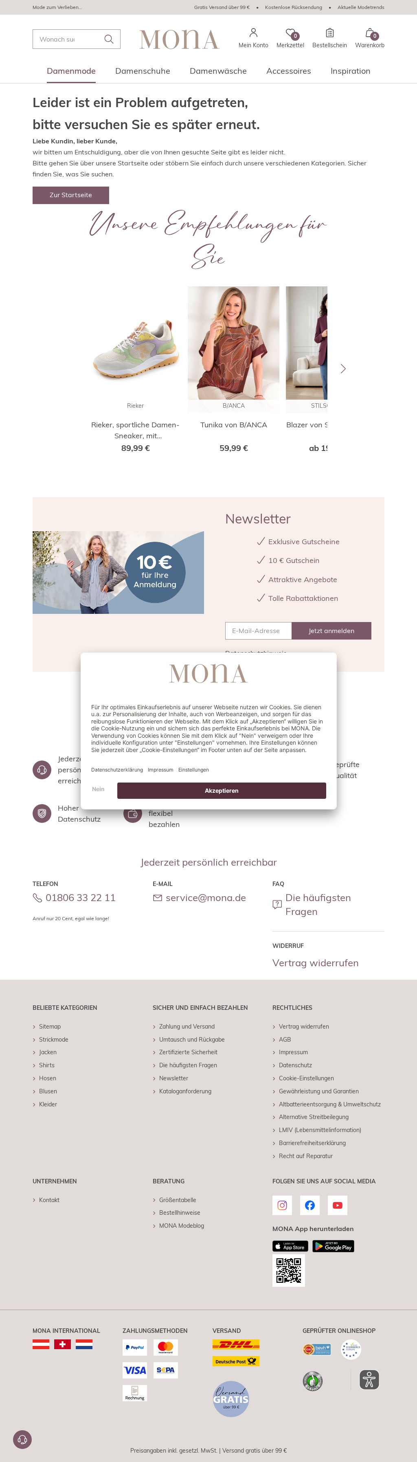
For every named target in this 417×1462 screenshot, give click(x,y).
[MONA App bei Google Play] (333, 1246)
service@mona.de (206, 897)
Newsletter (173, 1078)
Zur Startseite (71, 195)
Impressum (293, 1052)
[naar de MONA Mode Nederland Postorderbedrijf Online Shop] (84, 1344)
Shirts (47, 1065)
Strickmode (53, 1039)
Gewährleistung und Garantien (319, 1091)
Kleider (48, 1104)
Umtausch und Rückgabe (192, 1039)
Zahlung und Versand (187, 1026)
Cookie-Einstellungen (306, 1078)
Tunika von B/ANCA (233, 424)
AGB (285, 1039)
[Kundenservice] (22, 1439)
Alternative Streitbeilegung (314, 1117)
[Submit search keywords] (109, 39)
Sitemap (50, 1026)
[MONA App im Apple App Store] (290, 1246)
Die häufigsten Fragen (318, 904)
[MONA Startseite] (179, 39)
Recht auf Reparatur (306, 1156)
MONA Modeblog (181, 1225)
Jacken (48, 1052)
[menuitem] (71, 73)
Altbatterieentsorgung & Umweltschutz (330, 1104)
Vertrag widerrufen (315, 962)
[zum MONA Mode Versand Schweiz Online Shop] (62, 1344)
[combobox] (77, 39)
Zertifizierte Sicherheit (188, 1052)
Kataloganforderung (185, 1091)
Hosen (47, 1078)
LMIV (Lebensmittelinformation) (320, 1130)
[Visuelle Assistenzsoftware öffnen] (365, 1380)
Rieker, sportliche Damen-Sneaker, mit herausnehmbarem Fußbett (135, 430)
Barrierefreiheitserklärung (312, 1143)
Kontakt (49, 1200)
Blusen (48, 1091)
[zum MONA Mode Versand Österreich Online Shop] (41, 1344)
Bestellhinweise (179, 1212)
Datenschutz (295, 1065)
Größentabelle (177, 1200)
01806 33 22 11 (81, 897)
